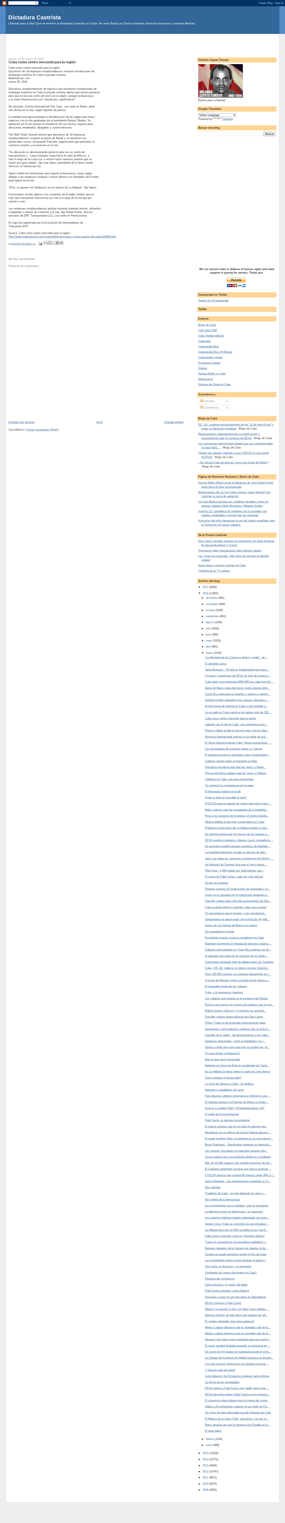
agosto (210, 622)
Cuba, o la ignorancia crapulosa (224, 992)
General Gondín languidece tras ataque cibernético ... (237, 700)
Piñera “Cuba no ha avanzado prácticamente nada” (235, 1022)
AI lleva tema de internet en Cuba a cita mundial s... (236, 706)
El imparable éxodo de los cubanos (226, 986)
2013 (206, 1465)
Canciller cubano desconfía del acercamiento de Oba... (238, 901)
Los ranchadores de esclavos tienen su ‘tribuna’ (233, 748)
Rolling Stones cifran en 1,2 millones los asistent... (235, 1010)
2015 (206, 1453)
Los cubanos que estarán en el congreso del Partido (236, 998)
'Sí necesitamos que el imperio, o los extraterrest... (236, 913)
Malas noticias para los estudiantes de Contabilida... (236, 809)
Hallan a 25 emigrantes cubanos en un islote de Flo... (237, 1406)
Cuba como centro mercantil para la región (230, 718)
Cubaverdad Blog (208, 346)
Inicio (99, 422)
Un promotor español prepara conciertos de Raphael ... (238, 846)
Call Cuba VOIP (207, 330)
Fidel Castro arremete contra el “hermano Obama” (235, 1236)
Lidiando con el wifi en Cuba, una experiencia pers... (236, 724)
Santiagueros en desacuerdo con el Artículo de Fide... (237, 919)
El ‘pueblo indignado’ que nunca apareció (229, 1321)
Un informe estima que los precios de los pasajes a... (237, 834)
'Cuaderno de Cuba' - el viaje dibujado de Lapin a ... (236, 1193)
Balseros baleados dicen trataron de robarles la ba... (236, 1248)
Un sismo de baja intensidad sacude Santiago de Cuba (238, 1412)
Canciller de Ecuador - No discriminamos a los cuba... (237, 1035)
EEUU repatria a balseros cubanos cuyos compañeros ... (239, 840)
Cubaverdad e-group (210, 357)
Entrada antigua (173, 422)
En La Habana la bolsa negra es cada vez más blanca (237, 1071)
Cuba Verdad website (211, 335)
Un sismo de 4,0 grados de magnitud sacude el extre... (238, 1351)
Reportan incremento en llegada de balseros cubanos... (238, 943)
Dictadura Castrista (34, 17)
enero (209, 1445)
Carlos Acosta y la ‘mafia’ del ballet (226, 1284)
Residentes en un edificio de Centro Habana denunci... (238, 1132)
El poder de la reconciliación (222, 1114)
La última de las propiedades (222, 1382)
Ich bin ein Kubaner (216, 882)
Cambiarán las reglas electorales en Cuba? (231, 1272)
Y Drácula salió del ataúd (220, 1370)
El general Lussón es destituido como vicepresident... (237, 754)
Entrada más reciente (21, 422)
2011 (206, 1477)
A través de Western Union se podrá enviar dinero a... (237, 980)
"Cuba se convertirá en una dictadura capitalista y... (236, 1242)
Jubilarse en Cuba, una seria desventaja (229, 779)
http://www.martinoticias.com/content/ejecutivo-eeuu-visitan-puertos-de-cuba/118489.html (62, 236)
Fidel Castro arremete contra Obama (227, 1290)
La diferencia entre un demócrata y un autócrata (234, 1211)
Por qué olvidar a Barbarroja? (222, 1053)
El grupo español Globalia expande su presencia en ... (237, 1345)
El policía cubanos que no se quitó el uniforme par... (236, 1126)
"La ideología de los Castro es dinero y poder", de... (236, 657)
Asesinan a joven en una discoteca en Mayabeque (235, 1297)
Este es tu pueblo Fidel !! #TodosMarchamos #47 (234, 1108)
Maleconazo (205, 379)
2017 (206, 587)
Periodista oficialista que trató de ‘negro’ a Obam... (235, 767)
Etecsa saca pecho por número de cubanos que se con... (239, 1004)
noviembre (212, 604)
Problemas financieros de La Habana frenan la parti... (237, 827)
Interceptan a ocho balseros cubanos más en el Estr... (237, 1029)
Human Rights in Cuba (211, 373)
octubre (211, 610)
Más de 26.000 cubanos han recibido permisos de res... (238, 1162)
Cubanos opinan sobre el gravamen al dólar (231, 761)
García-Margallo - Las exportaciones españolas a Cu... (238, 1181)
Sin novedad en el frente (219, 931)
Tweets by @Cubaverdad (213, 300)
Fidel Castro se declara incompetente (227, 1120)
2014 (206, 1459)
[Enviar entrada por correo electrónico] (40, 244)
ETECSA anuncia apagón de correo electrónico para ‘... (238, 803)
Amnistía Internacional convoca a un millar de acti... (236, 736)
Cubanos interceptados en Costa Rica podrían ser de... (238, 949)
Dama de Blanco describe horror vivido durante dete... (237, 688)
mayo (209, 640)
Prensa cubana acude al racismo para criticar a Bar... (237, 730)
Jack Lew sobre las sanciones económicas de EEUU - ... (239, 858)
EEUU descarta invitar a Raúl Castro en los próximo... (237, 1394)
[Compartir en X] (54, 243)
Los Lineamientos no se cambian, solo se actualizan (236, 1205)
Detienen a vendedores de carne (224, 1089)
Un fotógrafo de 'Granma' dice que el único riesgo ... (236, 864)
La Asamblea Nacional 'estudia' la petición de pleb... (236, 852)
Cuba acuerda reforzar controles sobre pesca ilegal (235, 907)
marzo (210, 652)
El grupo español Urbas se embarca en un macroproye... (239, 1138)
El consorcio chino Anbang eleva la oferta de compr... (237, 1400)
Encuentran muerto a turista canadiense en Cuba (234, 937)
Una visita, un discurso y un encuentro (228, 1266)
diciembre (212, 597)
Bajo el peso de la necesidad (222, 1059)
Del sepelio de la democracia (222, 1199)
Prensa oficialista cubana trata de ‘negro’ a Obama (235, 773)
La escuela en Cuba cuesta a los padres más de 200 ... (238, 712)
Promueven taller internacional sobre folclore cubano (229, 550)
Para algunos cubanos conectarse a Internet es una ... (238, 1095)
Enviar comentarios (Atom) (42, 429)
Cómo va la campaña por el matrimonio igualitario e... (237, 895)
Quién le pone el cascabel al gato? (226, 797)
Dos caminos (213, 1187)
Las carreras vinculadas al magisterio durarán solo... (236, 1150)
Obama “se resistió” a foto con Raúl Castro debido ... (237, 1309)
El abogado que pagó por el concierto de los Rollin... (236, 956)
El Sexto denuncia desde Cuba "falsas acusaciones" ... (238, 742)
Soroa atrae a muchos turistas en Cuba (222, 565)
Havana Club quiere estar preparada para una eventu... (238, 1339)
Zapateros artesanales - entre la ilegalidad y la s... (235, 1041)
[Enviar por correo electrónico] (46, 243)
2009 (206, 1489)
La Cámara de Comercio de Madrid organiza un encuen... (239, 1357)
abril (209, 646)
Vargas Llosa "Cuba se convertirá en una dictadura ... (237, 1223)
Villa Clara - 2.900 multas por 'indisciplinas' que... (234, 870)
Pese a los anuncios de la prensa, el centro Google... (237, 815)
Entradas (209, 401)
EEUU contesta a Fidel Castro (223, 1303)
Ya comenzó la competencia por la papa (229, 785)
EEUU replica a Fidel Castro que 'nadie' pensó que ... (237, 1388)
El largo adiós (213, 1430)
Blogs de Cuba (207, 324)
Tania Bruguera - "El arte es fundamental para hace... (237, 669)
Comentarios (211, 407)
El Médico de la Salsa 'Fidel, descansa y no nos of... (237, 1418)
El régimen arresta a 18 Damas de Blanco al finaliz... (237, 1102)
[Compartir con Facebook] (57, 243)
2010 (206, 1483)
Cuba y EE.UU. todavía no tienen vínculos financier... (237, 968)
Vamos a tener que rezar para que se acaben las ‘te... (237, 1047)
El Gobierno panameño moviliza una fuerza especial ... (238, 1169)
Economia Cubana (209, 362)
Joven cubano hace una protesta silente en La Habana (238, 1156)
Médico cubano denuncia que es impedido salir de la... (238, 1327)
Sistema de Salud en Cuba (214, 384)
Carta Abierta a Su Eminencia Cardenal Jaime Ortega (237, 1376)
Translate (227, 119)
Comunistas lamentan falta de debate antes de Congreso (239, 962)
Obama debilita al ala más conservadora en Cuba (234, 821)
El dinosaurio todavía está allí (223, 791)
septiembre (213, 616)
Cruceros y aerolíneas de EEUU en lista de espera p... (238, 675)
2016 (206, 593)
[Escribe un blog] (50, 243)
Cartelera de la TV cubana (214, 570)
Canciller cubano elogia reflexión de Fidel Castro (234, 1016)
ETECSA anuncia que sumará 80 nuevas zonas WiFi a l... (240, 1175)
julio (208, 628)
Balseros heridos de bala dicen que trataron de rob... (236, 1315)
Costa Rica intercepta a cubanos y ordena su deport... (237, 694)
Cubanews (204, 341)
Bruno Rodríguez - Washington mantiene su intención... (238, 1144)
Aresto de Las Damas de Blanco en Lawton (231, 925)
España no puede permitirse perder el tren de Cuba (235, 1254)
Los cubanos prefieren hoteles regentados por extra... (237, 1217)
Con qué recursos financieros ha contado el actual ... (237, 1363)
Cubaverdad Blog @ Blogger (215, 352)
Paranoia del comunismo (220, 1278)
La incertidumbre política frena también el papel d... (236, 1260)
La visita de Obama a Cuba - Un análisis (229, 1083)
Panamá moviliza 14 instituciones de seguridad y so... (237, 888)
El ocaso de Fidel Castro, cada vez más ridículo (234, 876)
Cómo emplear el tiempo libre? (223, 1077)
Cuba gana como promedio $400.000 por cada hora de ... (239, 681)
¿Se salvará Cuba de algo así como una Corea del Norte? (233, 462)
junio (209, 634)
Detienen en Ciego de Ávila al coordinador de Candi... (237, 1065)
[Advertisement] (142, 43)
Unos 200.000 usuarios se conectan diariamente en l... (238, 974)
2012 (206, 1471)
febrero (210, 1439)
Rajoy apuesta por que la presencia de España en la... (237, 1424)
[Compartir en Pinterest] (61, 243)
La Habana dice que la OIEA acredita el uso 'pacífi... (236, 1230)
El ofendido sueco (216, 663)
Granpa (202, 368)
